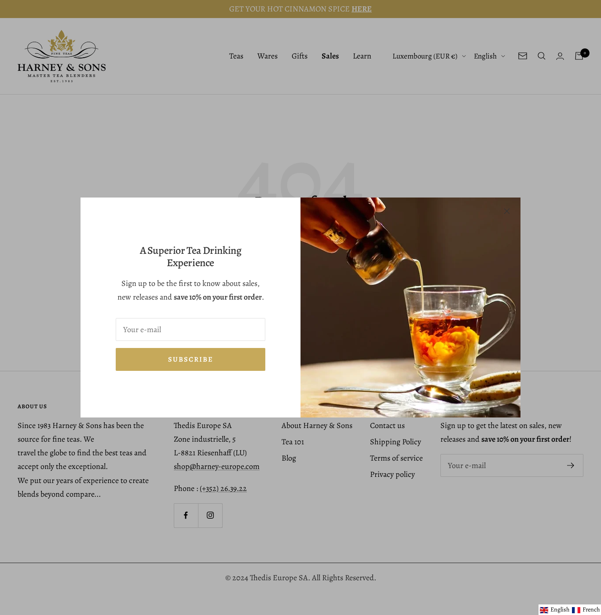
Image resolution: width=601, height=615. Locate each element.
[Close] (507, 211)
